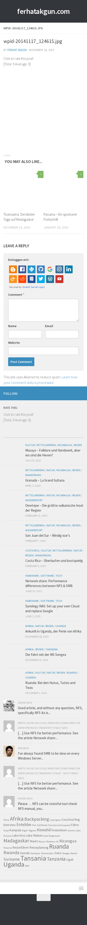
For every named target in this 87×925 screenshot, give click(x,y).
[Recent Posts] (13, 436)
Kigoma (32, 830)
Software (47, 575)
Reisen (78, 445)
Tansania (51, 649)
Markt (34, 841)
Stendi (73, 853)
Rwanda (11, 852)
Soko (57, 853)
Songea (66, 853)
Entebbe (23, 824)
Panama (7, 847)
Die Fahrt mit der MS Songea (45, 654)
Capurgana (55, 819)
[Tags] (74, 436)
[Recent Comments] (54, 436)
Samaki (25, 853)
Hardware (32, 575)
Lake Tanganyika (51, 835)
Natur (50, 470)
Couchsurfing (70, 819)
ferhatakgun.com (43, 11)
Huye (6, 830)
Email (49, 326)
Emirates (9, 825)
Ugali (69, 859)
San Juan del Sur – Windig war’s (47, 535)
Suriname (11, 859)
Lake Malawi (34, 835)
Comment (16, 294)
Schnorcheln (47, 853)
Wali (27, 865)
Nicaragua (65, 445)
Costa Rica (32, 550)
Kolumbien (59, 830)
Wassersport (34, 500)
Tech (59, 575)
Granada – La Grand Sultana (44, 480)
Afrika (29, 626)
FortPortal (42, 825)
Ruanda (72, 672)
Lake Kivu (18, 835)
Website (14, 342)
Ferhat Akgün (17, 50)
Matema (50, 841)
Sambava (35, 853)
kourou (71, 830)
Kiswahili (44, 829)
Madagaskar (16, 841)
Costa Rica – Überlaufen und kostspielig (54, 560)
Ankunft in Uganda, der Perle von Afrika (53, 631)
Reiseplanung (39, 847)
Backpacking (36, 819)
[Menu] (81, 888)
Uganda (60, 626)
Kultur (30, 445)
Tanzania (56, 859)
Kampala (15, 830)
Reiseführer (21, 847)
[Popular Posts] (33, 436)
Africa (6, 819)
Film (34, 825)
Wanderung (33, 475)
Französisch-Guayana (59, 825)
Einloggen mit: (18, 260)
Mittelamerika (46, 445)
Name (12, 326)
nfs (57, 841)
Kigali (25, 830)
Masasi (42, 841)
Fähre (75, 825)
